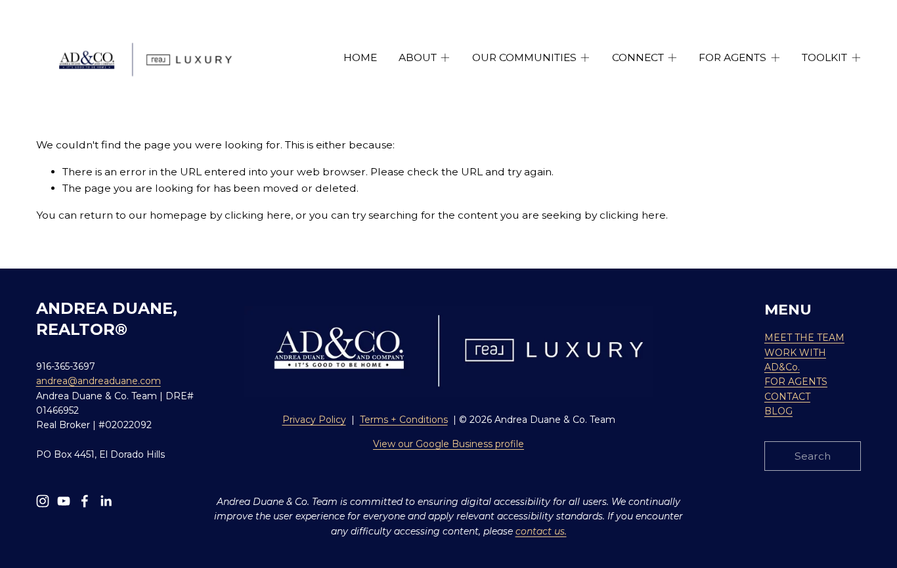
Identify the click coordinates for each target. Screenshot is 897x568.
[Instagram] (42, 501)
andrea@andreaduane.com (98, 381)
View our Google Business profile (448, 444)
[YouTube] (63, 501)
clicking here (258, 215)
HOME (360, 57)
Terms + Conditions (404, 420)
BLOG (778, 411)
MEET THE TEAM (804, 337)
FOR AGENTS (795, 381)
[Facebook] (84, 501)
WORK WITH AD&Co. (795, 360)
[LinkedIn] (105, 501)
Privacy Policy (314, 420)
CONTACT (787, 397)
